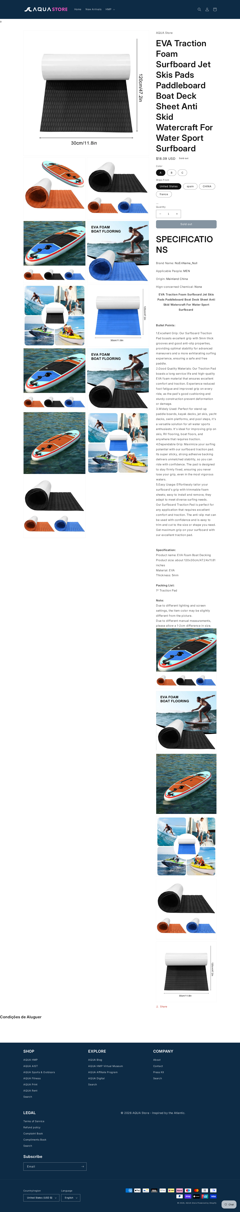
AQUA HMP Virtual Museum (105, 1066)
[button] (109, 9)
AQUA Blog (95, 1059)
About (157, 1059)
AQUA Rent (30, 1090)
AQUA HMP (30, 1059)
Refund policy (32, 1127)
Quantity (161, 206)
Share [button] (163, 1006)
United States (169, 186)
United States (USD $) (39, 1197)
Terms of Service (33, 1121)
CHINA (207, 186)
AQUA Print (30, 1084)
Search (27, 1096)
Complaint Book (33, 1133)
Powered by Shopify (207, 1203)
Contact (158, 1066)
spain (190, 186)
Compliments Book (35, 1139)
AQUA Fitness (32, 1078)
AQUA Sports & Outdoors (39, 1072)
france (164, 194)
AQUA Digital (96, 1078)
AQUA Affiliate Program (103, 1072)
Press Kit (158, 1072)
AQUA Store (191, 1203)
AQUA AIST (30, 1066)
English (69, 1197)
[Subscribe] (82, 1166)
